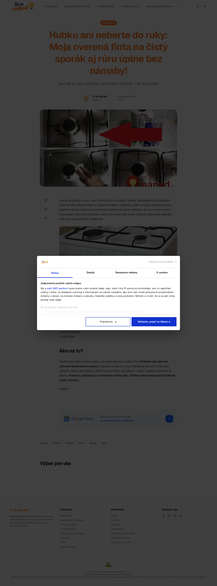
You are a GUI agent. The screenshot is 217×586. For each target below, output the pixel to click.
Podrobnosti (106, 321)
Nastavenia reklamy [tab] (126, 272)
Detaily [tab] (91, 272)
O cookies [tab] (162, 272)
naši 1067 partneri (57, 288)
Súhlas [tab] (55, 273)
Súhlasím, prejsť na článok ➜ (154, 321)
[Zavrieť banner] (162, 262)
